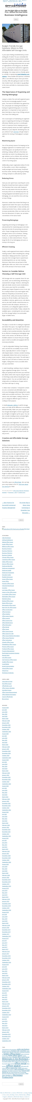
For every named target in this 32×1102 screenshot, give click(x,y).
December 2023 (6, 777)
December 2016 (6, 956)
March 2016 (5, 975)
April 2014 (4, 1025)
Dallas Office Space (7, 562)
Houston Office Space (8, 583)
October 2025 (5, 729)
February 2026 (6, 720)
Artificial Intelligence (7, 540)
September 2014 (6, 1014)
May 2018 (4, 919)
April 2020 (4, 871)
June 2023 (4, 790)
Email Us (5, 1)
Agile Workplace (6, 538)
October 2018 (5, 908)
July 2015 (4, 993)
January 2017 (5, 953)
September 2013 (6, 1041)
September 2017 (6, 936)
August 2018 (5, 912)
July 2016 (4, 967)
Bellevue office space (8, 546)
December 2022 (6, 803)
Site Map (12, 1094)
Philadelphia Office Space (9, 644)
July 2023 (4, 788)
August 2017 (5, 938)
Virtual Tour (5, 670)
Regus (19, 1071)
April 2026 (4, 716)
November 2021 (6, 832)
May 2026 (4, 714)
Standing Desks (10, 1073)
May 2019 (4, 893)
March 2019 (5, 897)
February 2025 (6, 747)
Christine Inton (21, 492)
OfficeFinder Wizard (18, 1096)
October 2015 (5, 986)
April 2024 (4, 768)
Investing (4, 588)
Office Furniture (6, 612)
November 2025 (6, 727)
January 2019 (5, 901)
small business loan (15, 1072)
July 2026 (4, 710)
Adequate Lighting (12, 405)
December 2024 (6, 751)
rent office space (6, 657)
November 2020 (6, 858)
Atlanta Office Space (7, 542)
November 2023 (6, 779)
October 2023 (5, 781)
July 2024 (4, 762)
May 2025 (4, 740)
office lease (18, 1060)
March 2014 (5, 1028)
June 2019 (4, 890)
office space (13, 1065)
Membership (22, 1094)
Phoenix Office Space (8, 646)
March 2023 (5, 797)
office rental (20, 1063)
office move (25, 1061)
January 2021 (5, 853)
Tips (12, 1075)
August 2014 (5, 1017)
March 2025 (5, 744)
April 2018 (4, 921)
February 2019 (6, 899)
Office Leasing (6, 618)
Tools (4, 1094)
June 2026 (4, 712)
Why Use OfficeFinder (5, 1092)
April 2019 (4, 895)
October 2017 (5, 934)
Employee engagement (8, 568)
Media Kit (10, 1096)
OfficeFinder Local (7, 686)
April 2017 (4, 947)
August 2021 (5, 838)
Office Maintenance (7, 622)
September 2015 (6, 988)
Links (7, 1094)
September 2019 (6, 886)
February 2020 (6, 875)
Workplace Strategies (8, 673)
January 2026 (5, 723)
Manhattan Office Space (8, 596)
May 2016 (4, 971)
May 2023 (4, 792)
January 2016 (5, 980)
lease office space (15, 1055)
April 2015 (4, 999)
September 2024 (6, 757)
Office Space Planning (18, 490)
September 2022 (6, 810)
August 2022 (5, 812)
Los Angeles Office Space (9, 594)
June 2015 (4, 995)
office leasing (24, 1060)
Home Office (5, 581)
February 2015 (6, 1004)
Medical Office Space (7, 601)
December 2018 (6, 903)
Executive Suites (6, 575)
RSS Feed (26, 529)
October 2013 (5, 1038)
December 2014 (6, 1008)
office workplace (19, 1069)
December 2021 (6, 829)
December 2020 (6, 855)
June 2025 (4, 738)
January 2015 (5, 1006)
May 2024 (4, 766)
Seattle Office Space (7, 662)
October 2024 (5, 755)
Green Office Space (7, 579)
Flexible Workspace (7, 577)
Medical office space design (20, 1057)
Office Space (5, 629)
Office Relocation (6, 625)
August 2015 (5, 990)
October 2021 (5, 834)
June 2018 (4, 916)
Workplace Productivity (12, 1076)
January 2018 (5, 927)
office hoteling (11, 1060)
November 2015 (6, 984)
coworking (23, 1051)
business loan (15, 1051)
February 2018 (6, 925)
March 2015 (5, 1001)
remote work (26, 1071)
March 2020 (5, 873)
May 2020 (4, 869)
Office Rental (5, 627)
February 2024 (6, 773)
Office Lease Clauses (8, 616)
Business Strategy (7, 555)
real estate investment (13, 1071)
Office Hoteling (6, 614)
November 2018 (6, 906)
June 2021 (4, 842)
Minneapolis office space (9, 605)
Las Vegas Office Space (8, 590)
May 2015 (4, 997)
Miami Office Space (7, 603)
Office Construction (7, 609)
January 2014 (5, 1032)
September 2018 (6, 910)
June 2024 (4, 764)
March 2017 (5, 949)
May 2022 (4, 818)
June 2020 (4, 866)
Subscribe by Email (7, 681)
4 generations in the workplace (9, 1049)
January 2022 (5, 827)
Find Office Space (6, 683)
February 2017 (6, 951)
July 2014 (4, 1019)
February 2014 (6, 1030)
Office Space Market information (11, 636)
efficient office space (14, 1052)
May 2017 (4, 945)
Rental (4, 1072)
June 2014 (4, 1021)
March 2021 (5, 849)
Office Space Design (7, 631)
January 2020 (5, 877)
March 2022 (5, 823)
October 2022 (5, 808)
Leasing (25, 1092)
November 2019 (6, 882)
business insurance (6, 1051)
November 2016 (6, 958)
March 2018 (5, 923)
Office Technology (7, 640)
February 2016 (6, 977)
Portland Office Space (8, 649)
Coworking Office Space (8, 559)
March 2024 (5, 771)
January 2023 (5, 801)
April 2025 (4, 742)
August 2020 (5, 864)
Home (16, 1094)
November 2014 (6, 1010)
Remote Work (5, 655)
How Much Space (6, 690)
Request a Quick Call (13, 1)
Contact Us (26, 1096)
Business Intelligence (16, 15)
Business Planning (7, 551)
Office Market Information (9, 694)
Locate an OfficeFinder (17, 1092)
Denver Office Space (7, 564)
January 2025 (5, 749)
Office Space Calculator (8, 688)
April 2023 (4, 795)
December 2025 (6, 725)
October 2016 (5, 960)
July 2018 (4, 914)
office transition (10, 1069)
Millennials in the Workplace (15, 1058)
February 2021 (6, 851)
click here (16, 132)
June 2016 (4, 969)
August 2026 (5, 707)
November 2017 (6, 932)
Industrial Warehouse (8, 585)
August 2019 (5, 888)
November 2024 (6, 753)
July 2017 (4, 940)
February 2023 (6, 799)
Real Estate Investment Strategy (10, 653)
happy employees (25, 1054)
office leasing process (17, 1061)
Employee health (6, 570)
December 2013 (6, 1034)
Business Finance (7, 548)
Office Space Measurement (9, 692)
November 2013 (6, 1036)
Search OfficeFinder (7, 697)
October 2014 (5, 1012)
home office (5, 1055)
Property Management (8, 651)
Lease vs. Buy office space (9, 592)
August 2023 (5, 786)
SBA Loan (8, 1072)
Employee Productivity (8, 572)
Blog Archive (5, 699)
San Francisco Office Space (9, 660)
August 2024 (5, 760)
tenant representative (8, 666)
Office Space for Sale (8, 633)
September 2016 (6, 962)
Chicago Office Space (8, 557)
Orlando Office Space (8, 642)
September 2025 (6, 731)
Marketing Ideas (6, 599)
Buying (30, 1092)
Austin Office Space (7, 544)
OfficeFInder (17, 482)
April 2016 (4, 973)
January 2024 (5, 775)
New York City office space (9, 607)
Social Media (5, 664)
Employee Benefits (7, 566)
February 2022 (6, 825)
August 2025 (5, 734)
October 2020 (5, 860)
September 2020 (6, 862)
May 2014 (4, 1023)
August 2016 (5, 964)
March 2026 (5, 718)
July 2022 (4, 814)
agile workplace (23, 1049)
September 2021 (6, 836)
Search (20, 1)
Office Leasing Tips (7, 620)
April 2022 (4, 821)
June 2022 (4, 816)
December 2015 (6, 982)
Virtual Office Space (7, 668)
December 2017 (6, 930)
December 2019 (6, 879)
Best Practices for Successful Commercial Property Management (8, 505)
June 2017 (4, 943)
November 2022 (6, 805)
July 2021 (4, 840)
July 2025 (4, 736)
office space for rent (14, 1068)
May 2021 (4, 845)
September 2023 (6, 784)
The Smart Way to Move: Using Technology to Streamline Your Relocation (24, 508)
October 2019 (5, 884)
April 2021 (4, 847)
